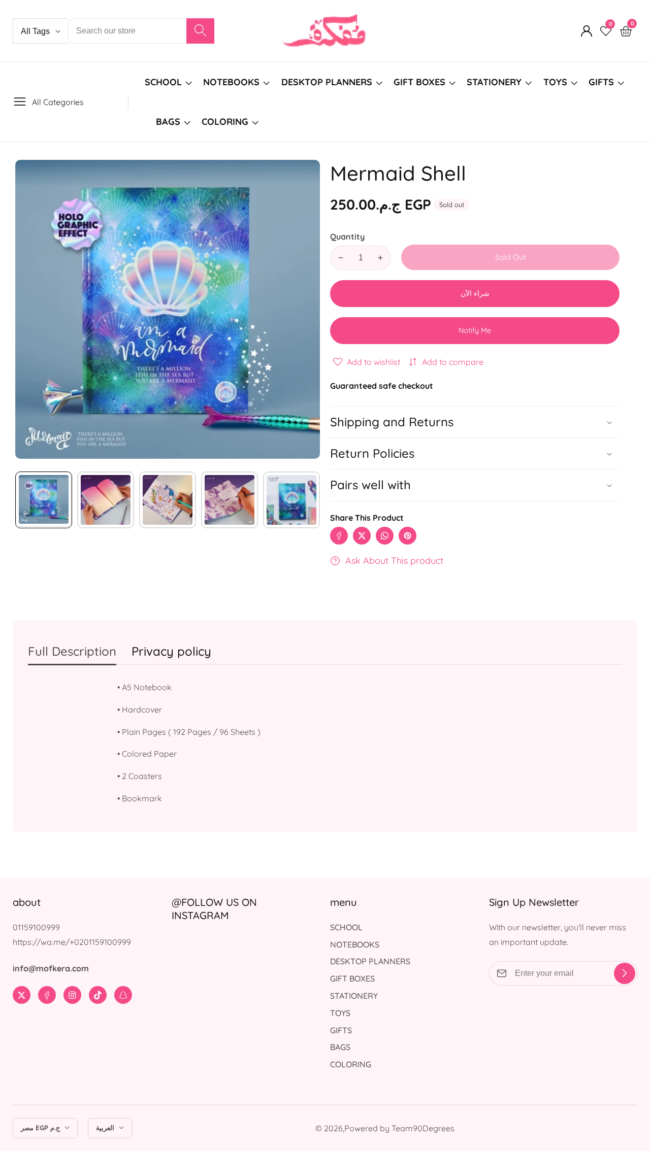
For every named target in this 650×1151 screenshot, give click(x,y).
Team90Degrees (423, 1128)
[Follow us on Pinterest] (407, 536)
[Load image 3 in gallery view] (167, 499)
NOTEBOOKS (231, 82)
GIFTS (601, 82)
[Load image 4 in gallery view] (229, 499)
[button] (475, 484)
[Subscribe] (624, 973)
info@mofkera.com (51, 968)
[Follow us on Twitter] (362, 536)
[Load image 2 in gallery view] (105, 499)
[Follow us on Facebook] (339, 536)
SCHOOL (163, 82)
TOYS (555, 82)
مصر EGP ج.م (41, 1128)
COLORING (226, 121)
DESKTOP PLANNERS (326, 82)
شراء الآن (475, 293)
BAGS (168, 121)
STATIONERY (494, 82)
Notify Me (475, 330)
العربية (106, 1128)
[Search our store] (200, 31)
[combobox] (141, 31)
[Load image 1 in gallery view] (43, 499)
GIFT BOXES (419, 82)
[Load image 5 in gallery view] (291, 499)
